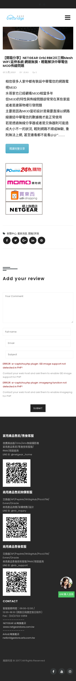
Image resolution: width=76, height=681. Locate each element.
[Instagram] (43, 4)
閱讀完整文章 (17, 148)
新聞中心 (11, 233)
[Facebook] (39, 4)
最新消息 (22, 233)
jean (26, 72)
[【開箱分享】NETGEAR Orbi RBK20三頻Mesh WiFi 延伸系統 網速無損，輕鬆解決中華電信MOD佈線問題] (7, 240)
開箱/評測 (33, 233)
